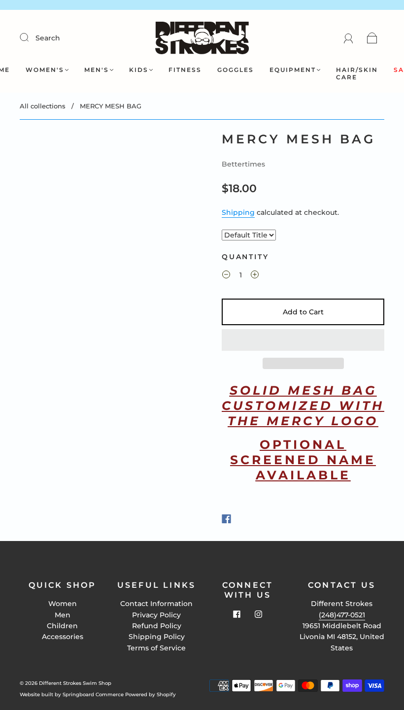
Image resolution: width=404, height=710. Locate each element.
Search (47, 38)
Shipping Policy (157, 636)
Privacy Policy (156, 614)
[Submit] (30, 37)
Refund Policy (156, 625)
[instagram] (258, 614)
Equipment (292, 69)
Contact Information (156, 603)
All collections (43, 106)
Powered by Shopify (150, 694)
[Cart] (372, 38)
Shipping (238, 212)
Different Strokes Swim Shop (75, 683)
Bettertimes (243, 164)
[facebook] (237, 614)
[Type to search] (249, 235)
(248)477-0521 (342, 614)
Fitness (185, 69)
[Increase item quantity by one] (255, 276)
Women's (45, 69)
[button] (303, 340)
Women (62, 603)
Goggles (235, 69)
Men (62, 614)
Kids (138, 69)
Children (62, 625)
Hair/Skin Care (357, 73)
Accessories (62, 636)
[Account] (348, 38)
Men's (96, 69)
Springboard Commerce (93, 694)
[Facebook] (226, 519)
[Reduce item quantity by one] (226, 276)
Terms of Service (156, 647)
